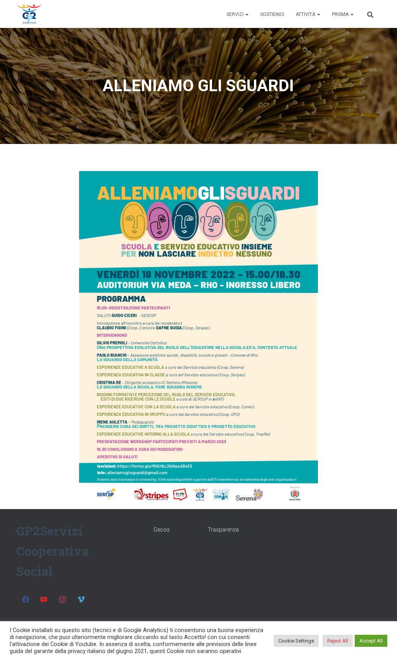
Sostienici (272, 14)
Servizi (235, 14)
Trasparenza (223, 530)
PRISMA (341, 14)
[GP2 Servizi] (28, 14)
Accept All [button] (371, 641)
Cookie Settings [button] (296, 641)
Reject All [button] (337, 641)
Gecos (162, 530)
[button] (247, 14)
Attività (306, 14)
